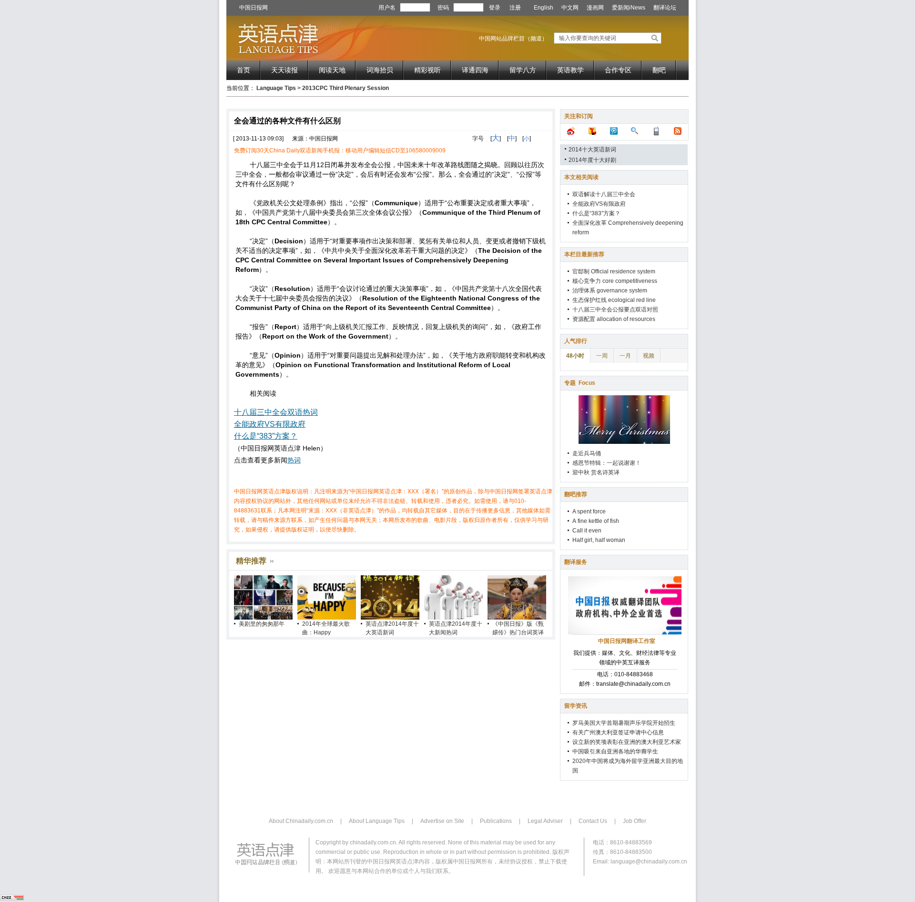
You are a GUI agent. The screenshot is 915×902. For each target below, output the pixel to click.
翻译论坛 (664, 7)
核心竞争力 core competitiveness (614, 281)
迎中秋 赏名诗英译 (596, 472)
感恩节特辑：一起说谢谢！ (606, 463)
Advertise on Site (442, 821)
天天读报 (284, 70)
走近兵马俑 (586, 453)
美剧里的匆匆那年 (262, 624)
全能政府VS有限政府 (269, 424)
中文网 (570, 7)
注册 (515, 7)
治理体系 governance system (609, 290)
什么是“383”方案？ (265, 436)
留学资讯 (575, 705)
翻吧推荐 (575, 494)
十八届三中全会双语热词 (276, 412)
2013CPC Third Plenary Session (345, 88)
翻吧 (659, 70)
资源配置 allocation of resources (613, 319)
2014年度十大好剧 (592, 160)
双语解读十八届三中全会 (603, 194)
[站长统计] (12, 898)
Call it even (586, 530)
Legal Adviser (545, 821)
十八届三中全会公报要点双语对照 (615, 309)
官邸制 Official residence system (613, 271)
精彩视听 (427, 70)
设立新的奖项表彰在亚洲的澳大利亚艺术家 (626, 742)
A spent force (589, 511)
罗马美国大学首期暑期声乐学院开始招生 (623, 723)
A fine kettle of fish (595, 521)
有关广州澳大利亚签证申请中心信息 (618, 732)
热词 (294, 460)
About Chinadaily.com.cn (301, 821)
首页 (243, 70)
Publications (496, 821)
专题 (579, 383)
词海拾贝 (379, 70)
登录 (494, 7)
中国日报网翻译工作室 (626, 641)
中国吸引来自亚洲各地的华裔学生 (615, 751)
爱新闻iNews (628, 7)
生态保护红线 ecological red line (614, 300)
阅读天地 (332, 70)
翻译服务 (575, 562)
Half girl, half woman (598, 540)
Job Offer (634, 821)
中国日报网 (253, 7)
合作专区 (618, 70)
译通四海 (475, 70)
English (543, 7)
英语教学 (570, 70)
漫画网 (595, 7)
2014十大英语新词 (592, 149)
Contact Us (593, 821)
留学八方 (522, 70)
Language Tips (276, 88)
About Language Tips (377, 821)
